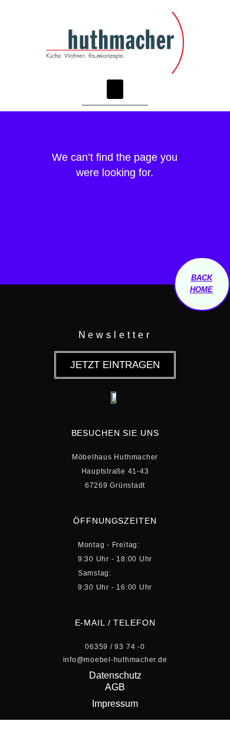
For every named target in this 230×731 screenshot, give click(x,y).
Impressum (115, 704)
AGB (115, 687)
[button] (115, 89)
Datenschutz (115, 675)
